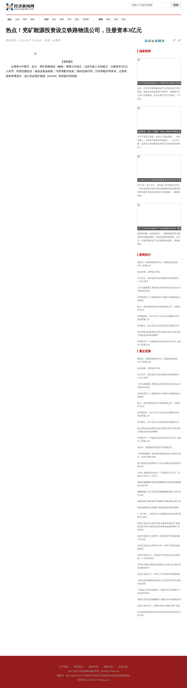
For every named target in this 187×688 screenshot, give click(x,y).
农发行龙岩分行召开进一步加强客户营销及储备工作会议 (158, 537)
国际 (32, 19)
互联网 (86, 19)
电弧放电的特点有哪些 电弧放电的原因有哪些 (158, 507)
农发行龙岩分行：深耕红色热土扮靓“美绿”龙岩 (158, 606)
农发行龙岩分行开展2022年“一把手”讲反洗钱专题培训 (158, 547)
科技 (116, 19)
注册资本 (26, 81)
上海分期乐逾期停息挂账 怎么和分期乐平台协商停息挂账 (159, 582)
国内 (25, 19)
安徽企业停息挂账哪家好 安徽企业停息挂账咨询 (159, 599)
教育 (62, 19)
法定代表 (35, 81)
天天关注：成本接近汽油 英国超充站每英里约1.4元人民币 (158, 279)
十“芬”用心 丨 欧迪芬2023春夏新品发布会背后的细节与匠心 (159, 515)
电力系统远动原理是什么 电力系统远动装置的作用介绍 (159, 465)
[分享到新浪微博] (153, 41)
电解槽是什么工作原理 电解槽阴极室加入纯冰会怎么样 (159, 493)
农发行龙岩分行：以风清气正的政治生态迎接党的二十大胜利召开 (158, 556)
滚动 (77, 19)
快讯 (124, 19)
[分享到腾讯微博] (156, 41)
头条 (17, 19)
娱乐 (54, 19)
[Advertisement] (159, 637)
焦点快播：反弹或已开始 (148, 272)
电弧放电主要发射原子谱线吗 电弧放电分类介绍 (159, 501)
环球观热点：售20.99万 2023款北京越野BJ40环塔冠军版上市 (158, 318)
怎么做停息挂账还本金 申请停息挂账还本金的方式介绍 (159, 613)
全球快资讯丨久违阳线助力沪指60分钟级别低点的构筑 (158, 299)
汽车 (69, 19)
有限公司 (44, 81)
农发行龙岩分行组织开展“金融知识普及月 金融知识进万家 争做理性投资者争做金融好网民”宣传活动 (158, 526)
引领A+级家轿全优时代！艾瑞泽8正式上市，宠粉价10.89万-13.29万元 (158, 474)
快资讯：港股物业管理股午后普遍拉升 (154, 447)
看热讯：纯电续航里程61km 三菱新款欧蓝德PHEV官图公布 (157, 264)
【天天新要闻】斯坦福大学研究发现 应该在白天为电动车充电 (159, 289)
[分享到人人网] (159, 41)
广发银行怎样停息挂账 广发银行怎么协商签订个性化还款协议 (159, 591)
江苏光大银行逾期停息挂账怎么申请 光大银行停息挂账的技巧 (159, 566)
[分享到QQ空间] (149, 41)
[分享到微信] (163, 41)
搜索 (176, 5)
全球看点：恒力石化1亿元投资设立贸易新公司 (158, 326)
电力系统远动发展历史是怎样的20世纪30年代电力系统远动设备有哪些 (158, 333)
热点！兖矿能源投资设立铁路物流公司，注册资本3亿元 (158, 308)
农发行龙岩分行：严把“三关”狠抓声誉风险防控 (158, 574)
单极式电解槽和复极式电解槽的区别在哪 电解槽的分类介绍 (159, 484)
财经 (108, 19)
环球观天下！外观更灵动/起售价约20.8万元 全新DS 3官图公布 (159, 343)
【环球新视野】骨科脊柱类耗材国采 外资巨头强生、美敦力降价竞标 (159, 455)
